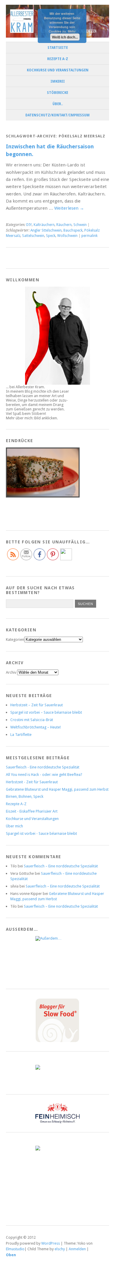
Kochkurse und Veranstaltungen (57, 70)
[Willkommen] (57, 336)
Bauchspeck (73, 230)
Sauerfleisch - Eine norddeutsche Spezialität (42, 767)
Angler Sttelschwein (46, 230)
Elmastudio (15, 1249)
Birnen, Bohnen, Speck (24, 796)
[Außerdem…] (57, 958)
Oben (11, 1255)
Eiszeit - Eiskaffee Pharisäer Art (32, 811)
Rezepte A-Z (57, 59)
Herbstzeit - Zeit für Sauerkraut (32, 782)
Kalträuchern (44, 225)
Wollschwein (67, 236)
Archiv (11, 672)
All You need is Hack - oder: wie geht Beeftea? (44, 774)
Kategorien (15, 639)
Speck (50, 236)
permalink (89, 236)
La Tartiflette (21, 734)
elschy (60, 1249)
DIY (29, 225)
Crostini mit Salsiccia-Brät (31, 720)
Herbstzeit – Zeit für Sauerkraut (36, 705)
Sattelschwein (33, 236)
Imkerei (57, 81)
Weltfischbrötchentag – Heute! (35, 727)
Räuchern (64, 225)
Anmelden (77, 1249)
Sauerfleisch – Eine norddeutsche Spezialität (61, 866)
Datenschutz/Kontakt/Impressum (57, 115)
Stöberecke (57, 93)
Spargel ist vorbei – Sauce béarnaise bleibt (46, 712)
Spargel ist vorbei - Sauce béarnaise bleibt (41, 833)
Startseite (57, 48)
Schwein (80, 225)
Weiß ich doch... (65, 37)
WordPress (50, 1243)
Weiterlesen (69, 208)
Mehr (71, 31)
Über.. (57, 104)
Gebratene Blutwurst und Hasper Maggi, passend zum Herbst (57, 789)
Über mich (14, 826)
